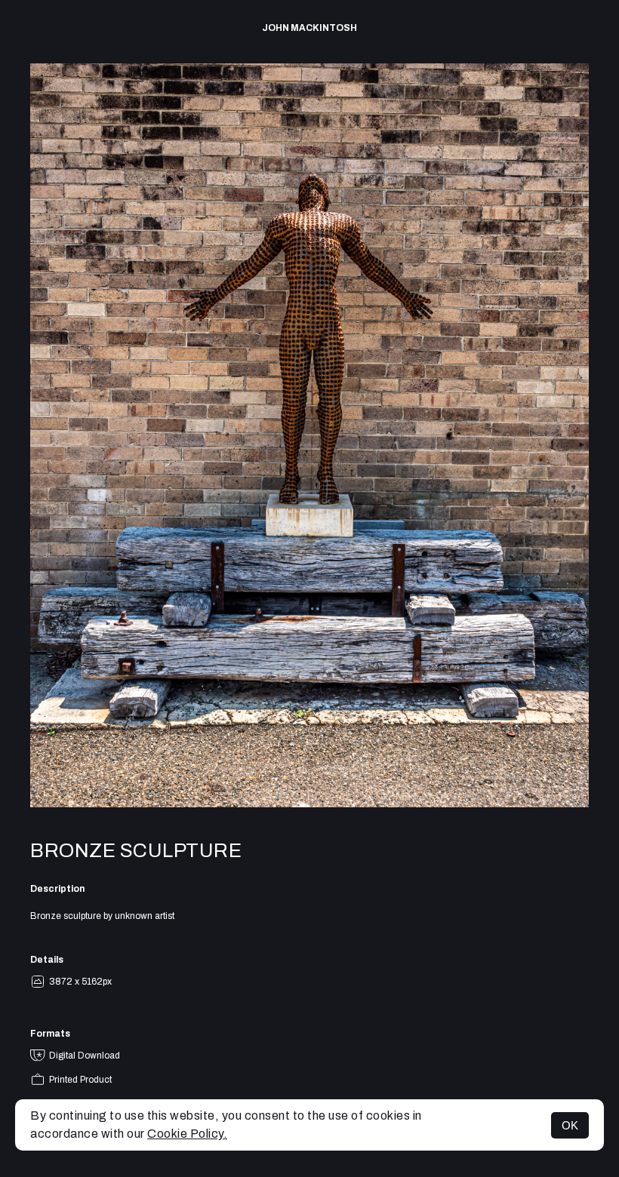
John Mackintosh (309, 28)
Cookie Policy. (187, 1133)
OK (570, 1125)
